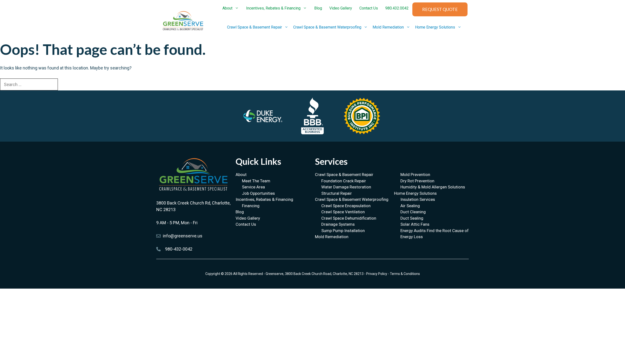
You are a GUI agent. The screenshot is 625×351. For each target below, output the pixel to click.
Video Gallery (340, 8)
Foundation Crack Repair (343, 180)
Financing (251, 205)
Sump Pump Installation (343, 230)
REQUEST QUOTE (440, 9)
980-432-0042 (178, 249)
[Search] (66, 84)
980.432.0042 (397, 8)
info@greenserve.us (182, 235)
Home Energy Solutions (435, 27)
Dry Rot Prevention (417, 180)
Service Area (253, 187)
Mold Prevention (415, 174)
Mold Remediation (388, 27)
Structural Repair (336, 193)
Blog (318, 8)
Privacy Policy (376, 274)
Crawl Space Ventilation (343, 211)
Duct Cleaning (413, 211)
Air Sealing (410, 205)
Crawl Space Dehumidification (348, 218)
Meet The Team (256, 180)
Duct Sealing (411, 218)
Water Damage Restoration (346, 187)
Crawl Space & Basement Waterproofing (327, 27)
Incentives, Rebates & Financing (273, 8)
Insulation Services (417, 199)
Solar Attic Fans (414, 224)
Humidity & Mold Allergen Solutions (432, 187)
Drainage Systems (338, 224)
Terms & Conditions (405, 274)
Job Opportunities (258, 193)
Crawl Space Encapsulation (346, 205)
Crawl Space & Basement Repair (254, 27)
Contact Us (368, 8)
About (227, 8)
